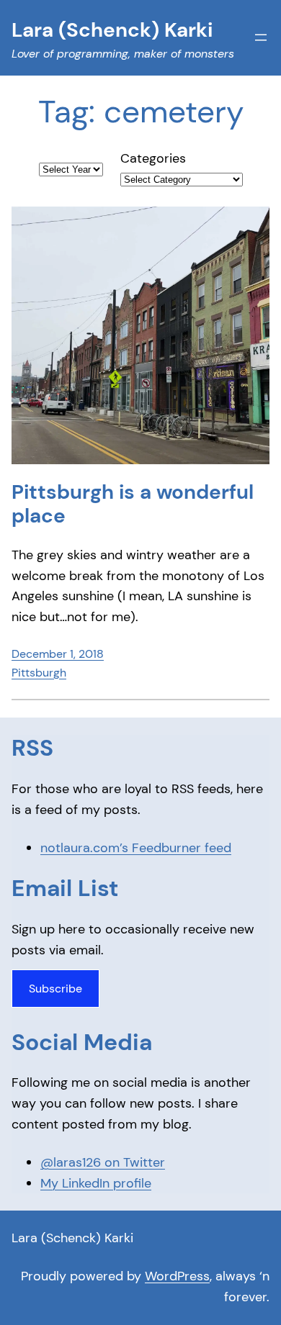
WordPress (177, 1276)
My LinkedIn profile (95, 1183)
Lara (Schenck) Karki (72, 1238)
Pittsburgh (39, 672)
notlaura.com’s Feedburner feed (135, 847)
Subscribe (55, 988)
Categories (153, 158)
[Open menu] (260, 37)
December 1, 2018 (58, 653)
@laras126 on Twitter (102, 1162)
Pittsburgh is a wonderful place (133, 504)
